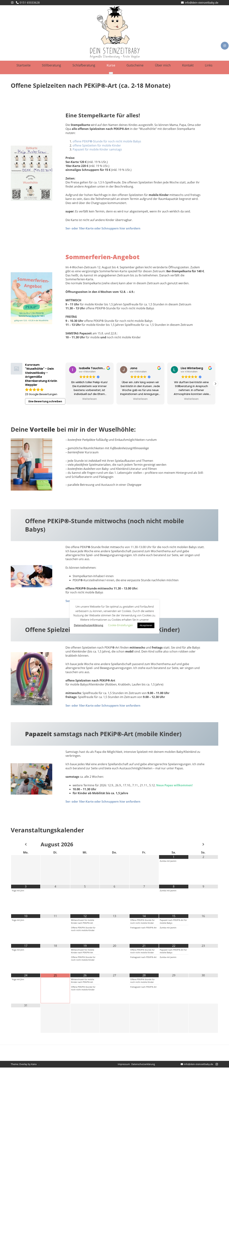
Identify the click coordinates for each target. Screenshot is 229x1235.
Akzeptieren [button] (146, 625)
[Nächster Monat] (203, 844)
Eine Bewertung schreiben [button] (45, 401)
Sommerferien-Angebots (32, 1079)
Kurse (111, 65)
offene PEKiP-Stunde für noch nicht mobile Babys (107, 141)
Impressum (124, 1064)
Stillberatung (51, 65)
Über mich (163, 65)
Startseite (23, 65)
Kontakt (188, 65)
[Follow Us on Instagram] (225, 46)
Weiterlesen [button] (89, 399)
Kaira (33, 1064)
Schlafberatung (83, 65)
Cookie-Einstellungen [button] (120, 625)
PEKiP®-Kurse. (10, 1092)
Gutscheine (134, 65)
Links (209, 65)
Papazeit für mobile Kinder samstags (97, 149)
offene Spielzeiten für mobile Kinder (97, 145)
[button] (215, 383)
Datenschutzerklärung (143, 1064)
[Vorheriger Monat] (25, 844)
